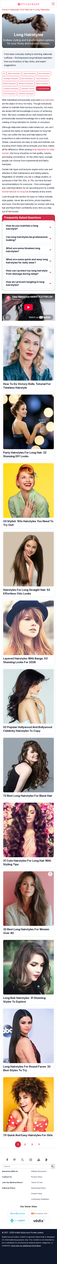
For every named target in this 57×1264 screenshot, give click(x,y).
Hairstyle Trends (27, 89)
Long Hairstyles (42, 9)
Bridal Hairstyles (9, 84)
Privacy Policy (36, 1177)
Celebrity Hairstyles (11, 89)
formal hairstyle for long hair (15, 191)
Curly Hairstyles (42, 78)
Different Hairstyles (26, 94)
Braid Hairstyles (42, 84)
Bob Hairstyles (27, 78)
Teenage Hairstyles (11, 78)
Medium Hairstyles (26, 84)
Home (5, 9)
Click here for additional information (26, 1246)
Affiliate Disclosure (38, 1171)
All (4, 73)
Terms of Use (37, 1182)
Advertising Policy (38, 1188)
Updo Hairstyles (29, 73)
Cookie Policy (36, 1194)
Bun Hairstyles (44, 73)
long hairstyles (47, 100)
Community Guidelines (40, 1199)
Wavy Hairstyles (14, 73)
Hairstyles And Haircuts (21, 9)
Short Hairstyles (9, 94)
